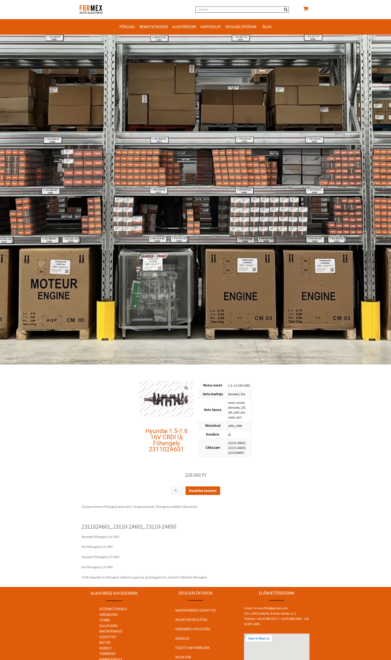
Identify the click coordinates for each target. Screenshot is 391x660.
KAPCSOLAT (211, 27)
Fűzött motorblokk (192, 648)
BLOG (267, 27)
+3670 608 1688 (290, 619)
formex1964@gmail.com (270, 608)
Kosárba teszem (203, 491)
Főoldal (127, 27)
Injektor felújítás (191, 619)
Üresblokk (108, 614)
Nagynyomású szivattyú (195, 610)
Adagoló (182, 638)
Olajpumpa (108, 626)
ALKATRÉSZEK (184, 27)
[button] (186, 388)
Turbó (104, 620)
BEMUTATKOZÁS (154, 27)
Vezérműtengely (113, 609)
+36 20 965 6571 (267, 619)
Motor (104, 642)
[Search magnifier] (286, 9)
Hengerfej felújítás (192, 629)
